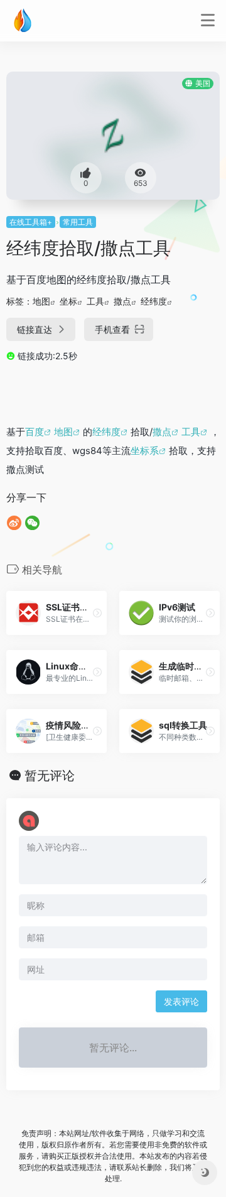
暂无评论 (49, 775)
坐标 (68, 301)
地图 (41, 301)
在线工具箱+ (30, 222)
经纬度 (154, 301)
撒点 (122, 301)
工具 (95, 301)
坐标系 (145, 451)
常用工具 (78, 222)
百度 (34, 432)
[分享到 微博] (14, 523)
